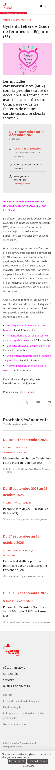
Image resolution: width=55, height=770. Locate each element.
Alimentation (20, 447)
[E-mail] (38, 402)
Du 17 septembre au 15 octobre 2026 (21, 539)
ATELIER (6, 20)
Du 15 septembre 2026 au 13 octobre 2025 (25, 491)
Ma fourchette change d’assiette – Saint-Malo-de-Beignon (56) (27, 461)
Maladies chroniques (24, 550)
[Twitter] (27, 402)
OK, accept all (16, 761)
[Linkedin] (16, 402)
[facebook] (5, 402)
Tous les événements (15, 424)
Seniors (27, 502)
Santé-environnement (14, 452)
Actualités (10, 674)
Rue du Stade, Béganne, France (28, 148)
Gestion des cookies (14, 724)
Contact (7, 694)
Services (8, 680)
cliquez (30, 392)
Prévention (9, 555)
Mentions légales (12, 707)
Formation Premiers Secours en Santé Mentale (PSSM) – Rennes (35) (25, 612)
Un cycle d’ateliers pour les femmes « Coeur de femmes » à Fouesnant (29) (25, 566)
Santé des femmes (22, 20)
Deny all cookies (38, 761)
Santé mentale (25, 601)
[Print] (49, 402)
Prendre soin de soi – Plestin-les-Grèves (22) (26, 511)
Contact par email (22, 183)
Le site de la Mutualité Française (21, 701)
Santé (16, 502)
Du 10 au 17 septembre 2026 (25, 439)
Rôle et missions (14, 667)
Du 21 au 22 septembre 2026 (25, 593)
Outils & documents (16, 686)
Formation (8, 601)
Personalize (28, 766)
